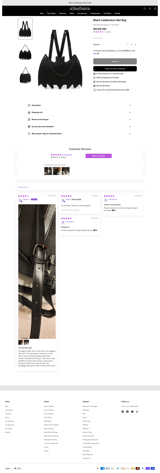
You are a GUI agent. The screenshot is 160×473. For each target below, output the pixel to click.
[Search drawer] (144, 8)
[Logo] (80, 8)
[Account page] (150, 8)
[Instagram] (122, 411)
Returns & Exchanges (40, 119)
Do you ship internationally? (43, 126)
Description (36, 105)
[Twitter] (132, 411)
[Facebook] (127, 411)
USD (19, 468)
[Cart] (155, 8)
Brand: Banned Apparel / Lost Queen (106, 25)
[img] (23, 196)
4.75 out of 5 (67, 155)
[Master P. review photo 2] (20, 342)
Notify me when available (115, 69)
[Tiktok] (137, 411)
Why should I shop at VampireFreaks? (47, 134)
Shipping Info (37, 112)
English (7, 468)
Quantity (96, 44)
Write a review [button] (98, 156)
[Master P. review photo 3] (26, 342)
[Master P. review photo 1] (37, 271)
